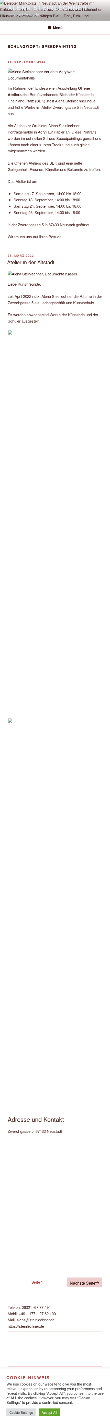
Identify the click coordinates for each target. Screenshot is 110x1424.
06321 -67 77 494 (36, 1307)
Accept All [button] (49, 1412)
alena (21, 1319)
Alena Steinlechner (47, 7)
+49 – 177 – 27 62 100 (37, 1313)
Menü (58, 27)
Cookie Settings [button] (21, 1412)
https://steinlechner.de (26, 1326)
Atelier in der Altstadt (30, 262)
